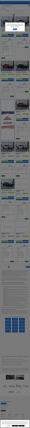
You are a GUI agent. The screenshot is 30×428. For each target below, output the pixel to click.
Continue (15, 29)
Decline (15, 425)
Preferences (8, 425)
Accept (21, 425)
